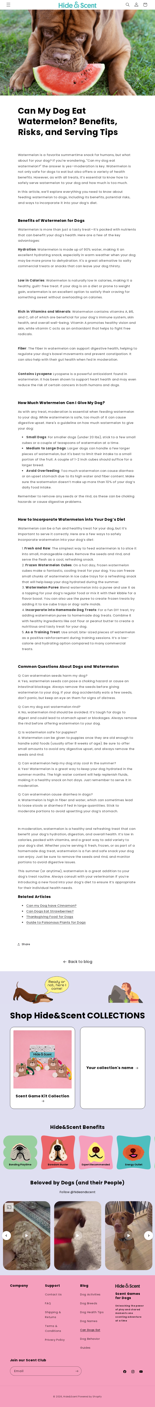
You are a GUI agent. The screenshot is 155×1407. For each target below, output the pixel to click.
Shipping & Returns (53, 1314)
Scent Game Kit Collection (42, 1096)
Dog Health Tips (92, 1312)
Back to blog (80, 961)
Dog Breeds (88, 1303)
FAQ (48, 1303)
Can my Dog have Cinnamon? (51, 905)
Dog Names (89, 1321)
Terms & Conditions (53, 1328)
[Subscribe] (76, 1371)
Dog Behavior (90, 1339)
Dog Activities (90, 1294)
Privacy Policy (55, 1340)
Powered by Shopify (90, 1396)
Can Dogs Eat (90, 1330)
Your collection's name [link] (110, 1067)
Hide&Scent (70, 1396)
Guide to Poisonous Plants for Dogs (56, 922)
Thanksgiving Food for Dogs (49, 916)
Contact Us (53, 1294)
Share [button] (26, 944)
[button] (8, 4)
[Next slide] (148, 1235)
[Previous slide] (6, 1235)
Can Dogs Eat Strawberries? (50, 911)
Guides (85, 1348)
